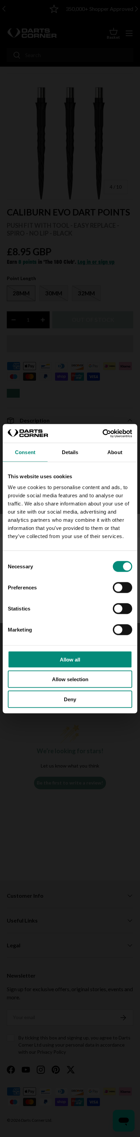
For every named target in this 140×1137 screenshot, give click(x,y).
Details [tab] (70, 452)
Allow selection (70, 679)
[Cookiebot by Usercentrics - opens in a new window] (102, 433)
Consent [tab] (25, 452)
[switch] (122, 587)
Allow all (70, 659)
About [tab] (114, 452)
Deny (70, 699)
